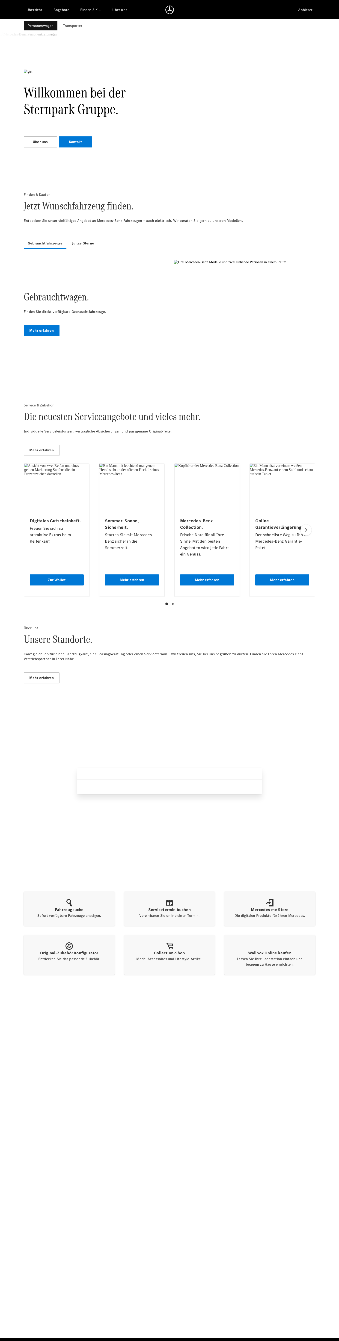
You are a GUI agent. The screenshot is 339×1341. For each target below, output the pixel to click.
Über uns (40, 141)
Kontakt (75, 141)
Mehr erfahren (41, 330)
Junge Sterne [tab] (83, 243)
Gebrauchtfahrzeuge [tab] (45, 243)
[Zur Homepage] (169, 9)
